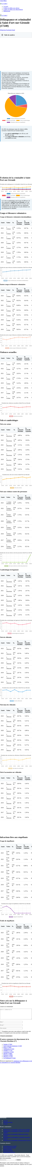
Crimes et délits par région (11, 8)
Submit (18, 1159)
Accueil (5, 6)
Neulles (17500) (7, 1044)
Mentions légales (7, 1122)
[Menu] (0, 14)
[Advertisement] (16, 55)
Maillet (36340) (7, 1149)
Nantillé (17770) (7, 1050)
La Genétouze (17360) (9, 1058)
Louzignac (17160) (8, 1052)
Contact (5, 1124)
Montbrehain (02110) (9, 1152)
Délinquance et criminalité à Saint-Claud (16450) (16, 1129)
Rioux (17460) (7, 1047)
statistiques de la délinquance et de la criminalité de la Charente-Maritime (16, 1061)
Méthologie (6, 11)
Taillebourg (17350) (8, 1049)
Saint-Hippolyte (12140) (10, 1146)
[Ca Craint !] (3, 3)
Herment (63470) (8, 1150)
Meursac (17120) (8, 1056)
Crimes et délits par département (13, 9)
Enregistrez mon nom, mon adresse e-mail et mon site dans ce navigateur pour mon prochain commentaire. (15, 1032)
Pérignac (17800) (8, 1055)
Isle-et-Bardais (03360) (9, 1147)
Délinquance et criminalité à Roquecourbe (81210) (17, 1140)
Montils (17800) (7, 1053)
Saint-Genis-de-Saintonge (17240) (12, 1046)
